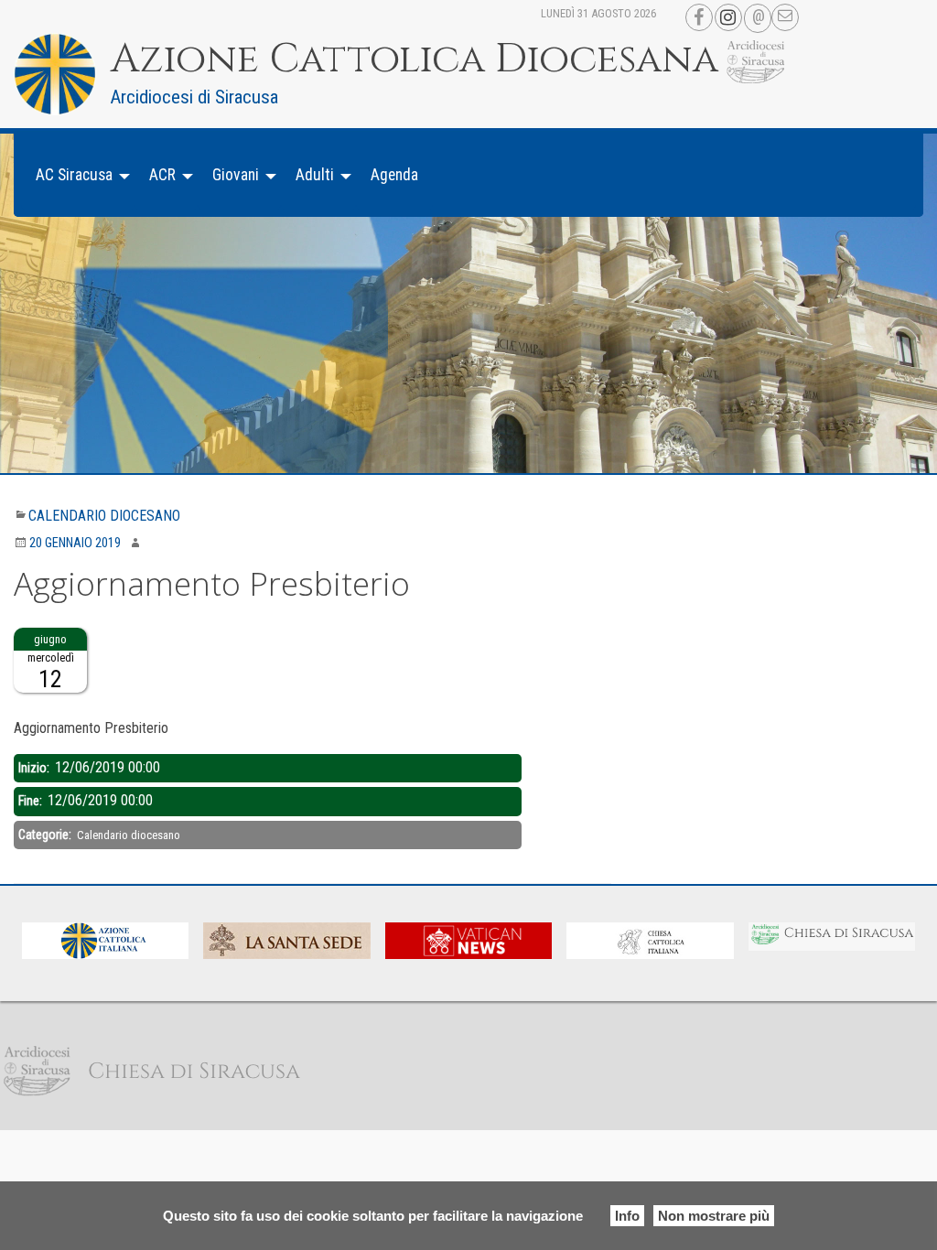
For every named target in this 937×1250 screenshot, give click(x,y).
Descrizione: (47, 703)
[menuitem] (78, 175)
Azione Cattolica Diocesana (414, 59)
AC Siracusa (74, 175)
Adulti (315, 175)
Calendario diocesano (104, 515)
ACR (162, 175)
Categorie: (46, 834)
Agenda (394, 175)
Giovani (235, 175)
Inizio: (35, 767)
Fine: (31, 800)
